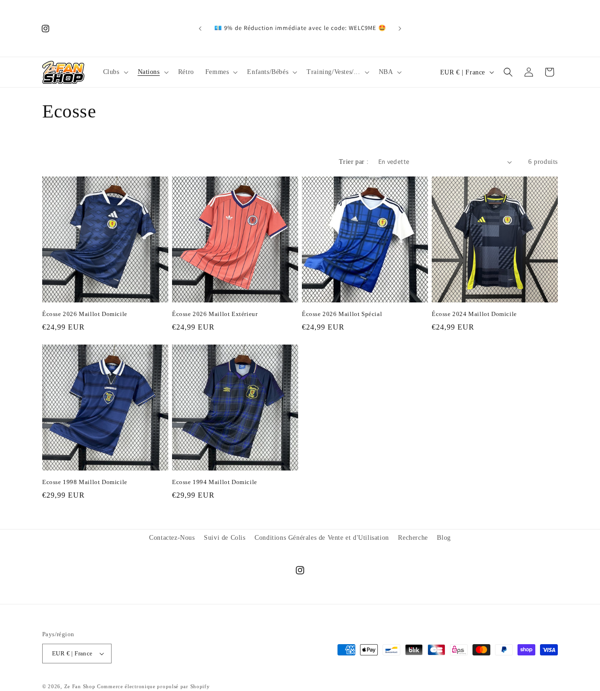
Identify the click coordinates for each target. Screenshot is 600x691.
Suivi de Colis (224, 537)
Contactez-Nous (172, 537)
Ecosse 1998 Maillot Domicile (85, 481)
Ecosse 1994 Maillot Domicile (214, 481)
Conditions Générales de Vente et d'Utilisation (322, 537)
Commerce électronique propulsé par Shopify (153, 686)
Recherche (413, 537)
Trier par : (353, 161)
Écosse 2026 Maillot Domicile (85, 313)
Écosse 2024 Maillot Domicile (474, 313)
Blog (443, 537)
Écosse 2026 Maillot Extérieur (214, 313)
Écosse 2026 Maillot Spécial (342, 313)
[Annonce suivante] (400, 28)
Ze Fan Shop (80, 686)
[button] (115, 72)
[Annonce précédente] (200, 28)
